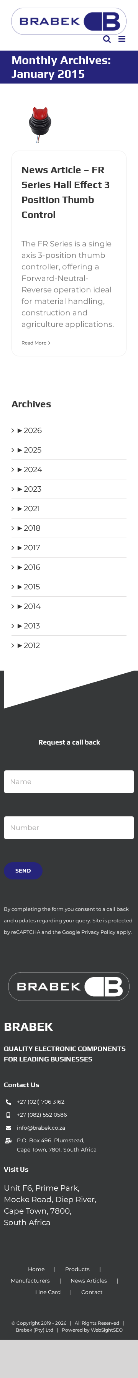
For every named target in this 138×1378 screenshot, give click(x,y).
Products (77, 1269)
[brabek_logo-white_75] (69, 976)
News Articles (89, 1280)
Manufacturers (30, 1280)
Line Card (48, 1292)
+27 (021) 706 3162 (40, 1101)
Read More (33, 343)
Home (36, 1269)
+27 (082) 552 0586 (42, 1114)
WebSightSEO (107, 1330)
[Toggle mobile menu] (122, 39)
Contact (92, 1292)
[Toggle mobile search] (107, 39)
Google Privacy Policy (88, 932)
